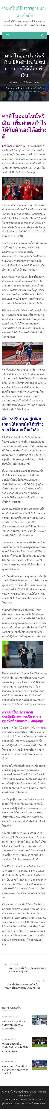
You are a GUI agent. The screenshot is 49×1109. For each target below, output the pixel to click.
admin (15, 82)
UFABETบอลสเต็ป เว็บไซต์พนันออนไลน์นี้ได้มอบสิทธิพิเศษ (15, 1047)
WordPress (41, 1103)
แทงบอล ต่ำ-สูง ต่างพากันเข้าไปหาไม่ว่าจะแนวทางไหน (14, 1025)
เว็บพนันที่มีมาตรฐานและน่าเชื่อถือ (30, 1091)
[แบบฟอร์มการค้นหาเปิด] (42, 35)
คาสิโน (24, 50)
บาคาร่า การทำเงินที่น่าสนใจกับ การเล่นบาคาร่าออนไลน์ (15, 1069)
